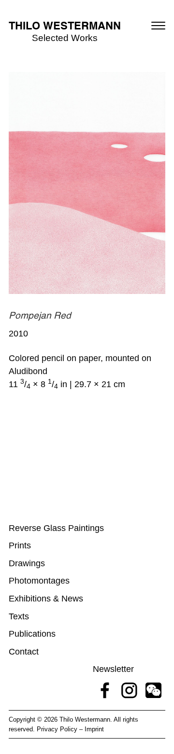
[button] (158, 26)
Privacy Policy (57, 729)
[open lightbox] (87, 183)
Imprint (94, 729)
